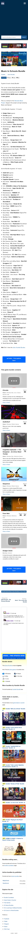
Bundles (3, 74)
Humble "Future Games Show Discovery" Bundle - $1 (12, 728)
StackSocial (14, 883)
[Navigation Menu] (25, 3)
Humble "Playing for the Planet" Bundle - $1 (12, 820)
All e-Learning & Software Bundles (13, 908)
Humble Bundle (16, 689)
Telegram (6, 924)
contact (12, 933)
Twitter (5, 921)
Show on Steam (6, 402)
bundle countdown (9, 865)
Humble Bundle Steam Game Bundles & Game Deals (14, 591)
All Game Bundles (8, 905)
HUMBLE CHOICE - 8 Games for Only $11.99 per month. (12, 839)
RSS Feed (6, 929)
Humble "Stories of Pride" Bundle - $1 (13, 784)
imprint (16, 933)
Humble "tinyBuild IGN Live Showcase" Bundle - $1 (11, 747)
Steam (5, 926)
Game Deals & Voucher (10, 900)
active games (12, 669)
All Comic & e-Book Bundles (11, 910)
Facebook (6, 919)
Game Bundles (11, 74)
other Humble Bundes (19, 347)
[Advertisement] (14, 20)
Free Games (7, 902)
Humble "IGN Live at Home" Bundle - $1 (14, 709)
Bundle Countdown (9, 897)
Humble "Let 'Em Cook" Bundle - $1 (15, 802)
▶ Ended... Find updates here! (14, 359)
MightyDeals (14, 881)
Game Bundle (8, 665)
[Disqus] (14, 629)
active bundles (15, 876)
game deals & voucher (18, 703)
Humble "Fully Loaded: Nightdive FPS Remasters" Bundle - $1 (13, 765)
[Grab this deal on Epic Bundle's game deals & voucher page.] (14, 718)
